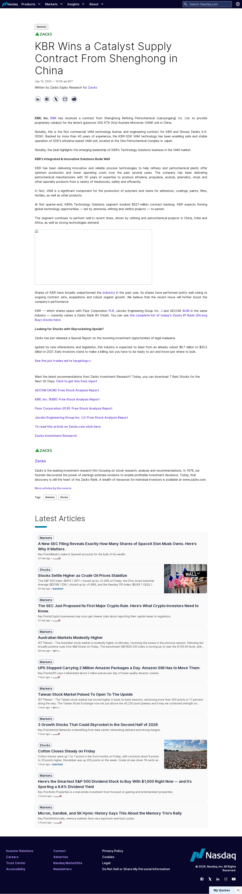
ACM (185, 311)
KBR (53, 118)
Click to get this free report (76, 381)
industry (108, 292)
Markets (41, 26)
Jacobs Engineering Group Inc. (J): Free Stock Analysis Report (81, 417)
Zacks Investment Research (56, 436)
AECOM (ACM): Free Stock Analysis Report (67, 390)
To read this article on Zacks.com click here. (68, 426)
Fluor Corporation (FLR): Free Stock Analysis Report (73, 408)
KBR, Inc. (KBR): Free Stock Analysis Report (67, 399)
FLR (111, 311)
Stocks (64, 497)
